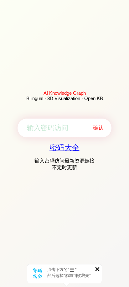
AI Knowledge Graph (65, 93)
